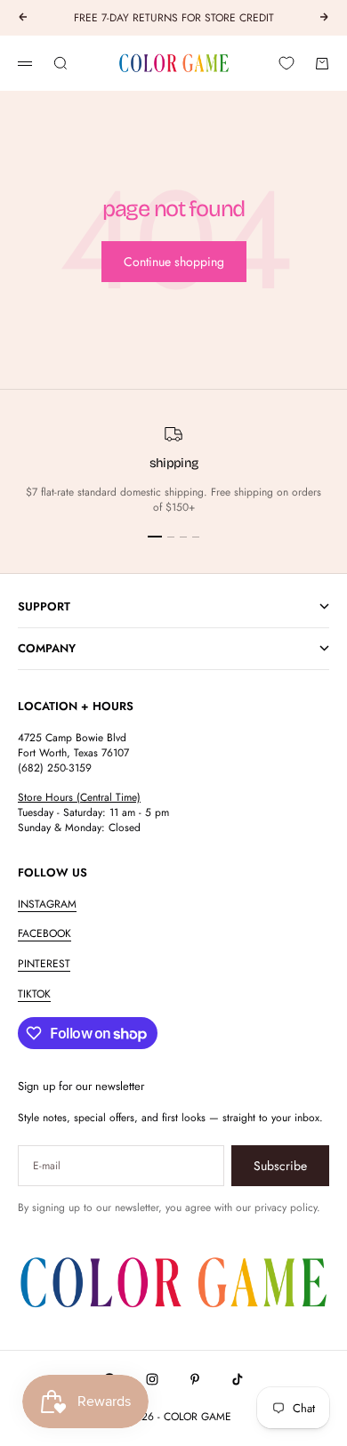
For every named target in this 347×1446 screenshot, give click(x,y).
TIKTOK (34, 994)
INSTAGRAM (47, 904)
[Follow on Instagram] (152, 1379)
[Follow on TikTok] (237, 1379)
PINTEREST (44, 964)
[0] (286, 63)
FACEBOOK (44, 933)
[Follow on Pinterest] (195, 1379)
